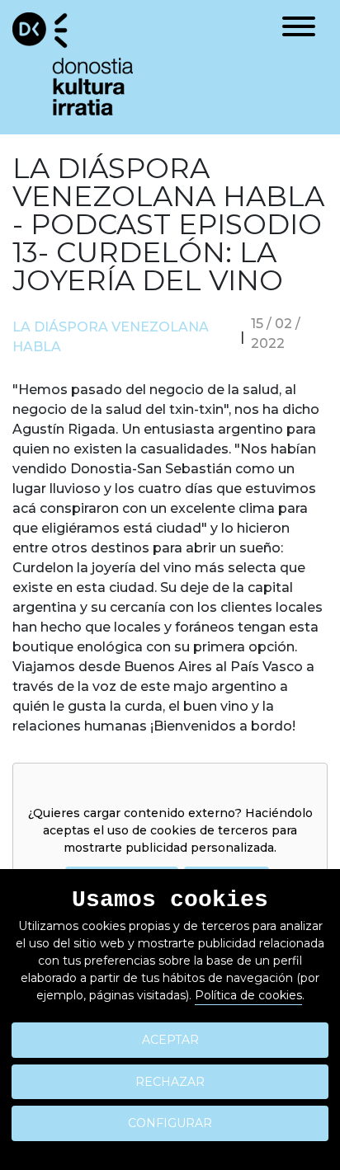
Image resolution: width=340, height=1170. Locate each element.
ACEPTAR (170, 1039)
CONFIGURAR (170, 1123)
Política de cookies (248, 995)
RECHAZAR (170, 1081)
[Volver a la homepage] (72, 63)
